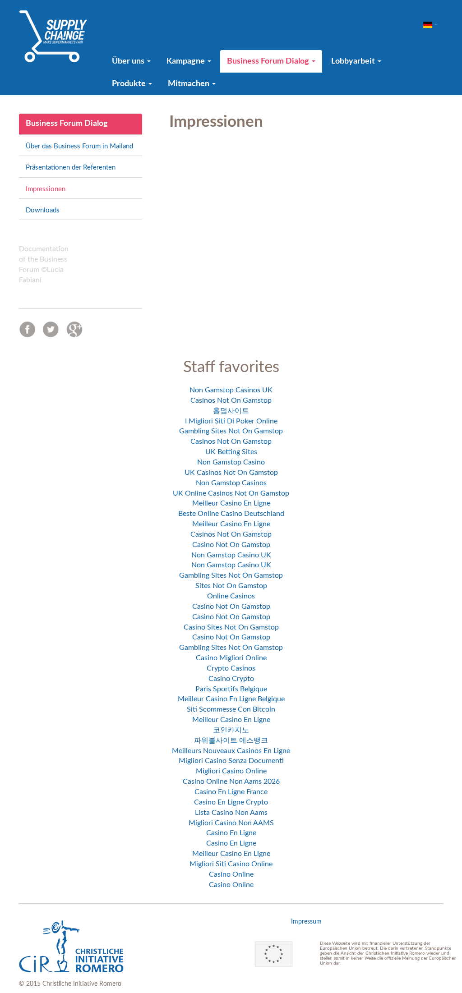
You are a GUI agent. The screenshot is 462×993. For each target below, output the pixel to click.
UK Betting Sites (231, 451)
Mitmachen (189, 84)
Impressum (306, 922)
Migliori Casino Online (231, 771)
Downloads (43, 210)
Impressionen (45, 189)
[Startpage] (53, 36)
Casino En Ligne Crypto (231, 802)
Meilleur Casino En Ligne (231, 503)
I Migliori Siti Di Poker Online (231, 421)
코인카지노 (231, 730)
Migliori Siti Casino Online (231, 864)
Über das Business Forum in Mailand (79, 146)
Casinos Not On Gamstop (231, 400)
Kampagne (186, 61)
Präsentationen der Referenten (71, 167)
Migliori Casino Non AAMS (231, 823)
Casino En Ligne (231, 833)
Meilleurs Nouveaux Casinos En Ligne (231, 750)
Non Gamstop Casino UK (231, 555)
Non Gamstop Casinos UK (231, 390)
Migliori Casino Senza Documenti (231, 760)
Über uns (129, 61)
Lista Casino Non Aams (231, 812)
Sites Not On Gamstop (231, 585)
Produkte (130, 84)
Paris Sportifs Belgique (231, 689)
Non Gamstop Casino (231, 462)
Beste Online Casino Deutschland (231, 513)
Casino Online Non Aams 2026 (231, 781)
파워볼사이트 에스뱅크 (231, 740)
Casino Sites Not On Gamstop (231, 627)
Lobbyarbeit (354, 61)
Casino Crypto (231, 678)
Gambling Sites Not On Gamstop (231, 431)
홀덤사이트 (231, 410)
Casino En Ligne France (231, 791)
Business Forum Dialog (269, 61)
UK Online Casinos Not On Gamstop (231, 493)
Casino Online (231, 874)
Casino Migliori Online (231, 658)
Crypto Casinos (231, 668)
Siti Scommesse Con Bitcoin (231, 709)
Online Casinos (231, 596)
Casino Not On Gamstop (231, 544)
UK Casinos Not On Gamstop (231, 472)
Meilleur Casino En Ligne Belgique (231, 699)
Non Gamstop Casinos (231, 483)
